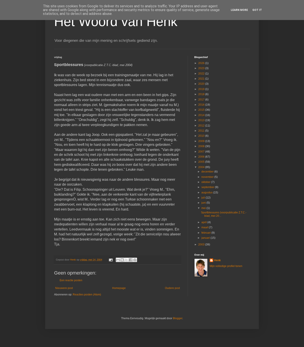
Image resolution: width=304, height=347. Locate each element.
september (208, 187)
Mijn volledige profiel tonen (226, 266)
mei (204, 208)
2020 (201, 83)
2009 (201, 141)
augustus (207, 192)
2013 (201, 120)
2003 (201, 244)
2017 (201, 99)
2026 (201, 63)
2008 (201, 146)
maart (205, 227)
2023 (201, 68)
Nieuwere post (64, 288)
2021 (201, 78)
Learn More (239, 10)
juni (204, 202)
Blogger (177, 318)
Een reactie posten (71, 280)
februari (206, 232)
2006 (201, 156)
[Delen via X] (126, 260)
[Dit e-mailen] (118, 260)
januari (206, 237)
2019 (201, 89)
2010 (201, 135)
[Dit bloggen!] (122, 260)
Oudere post (172, 288)
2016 (201, 104)
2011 (201, 130)
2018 (201, 94)
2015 (201, 109)
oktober (206, 182)
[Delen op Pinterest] (135, 260)
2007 (201, 151)
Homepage (119, 288)
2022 (201, 73)
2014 (201, 115)
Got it (257, 10)
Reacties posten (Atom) (87, 294)
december (207, 171)
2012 (201, 125)
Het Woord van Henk (115, 21)
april (204, 222)
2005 (201, 161)
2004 (201, 167)
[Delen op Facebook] (130, 260)
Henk (217, 260)
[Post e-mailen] (110, 259)
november (207, 177)
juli (203, 197)
